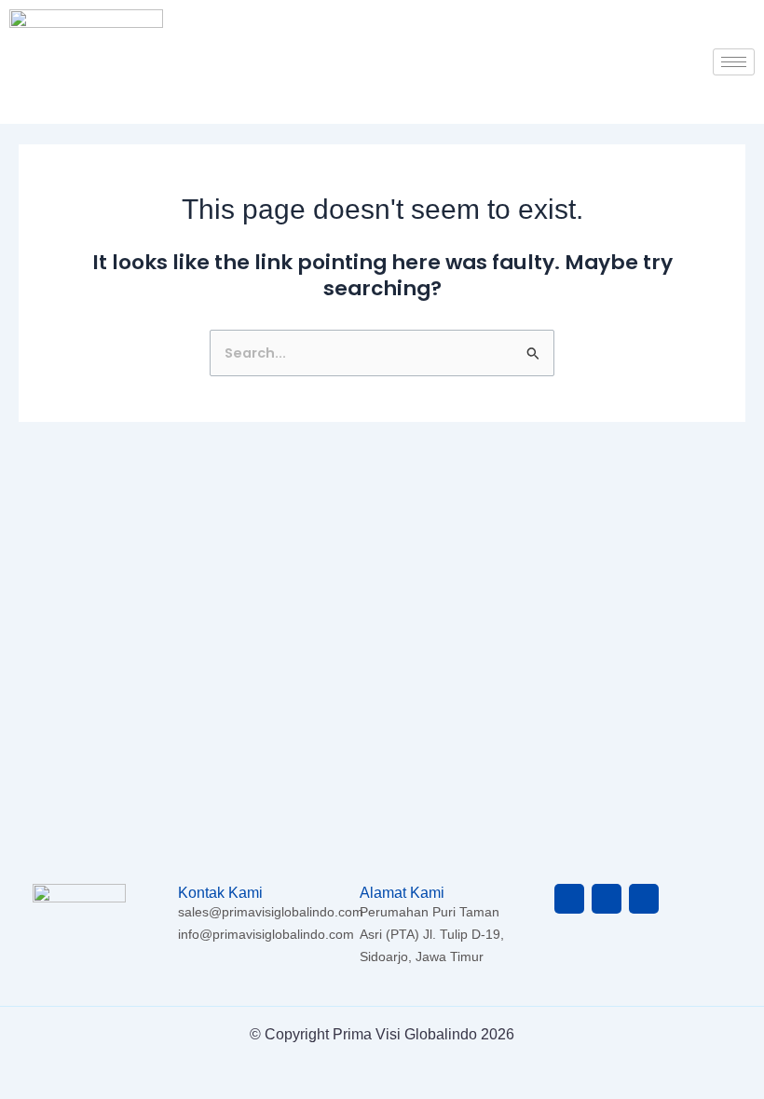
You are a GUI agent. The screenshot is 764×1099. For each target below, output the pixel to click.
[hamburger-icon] (734, 61)
